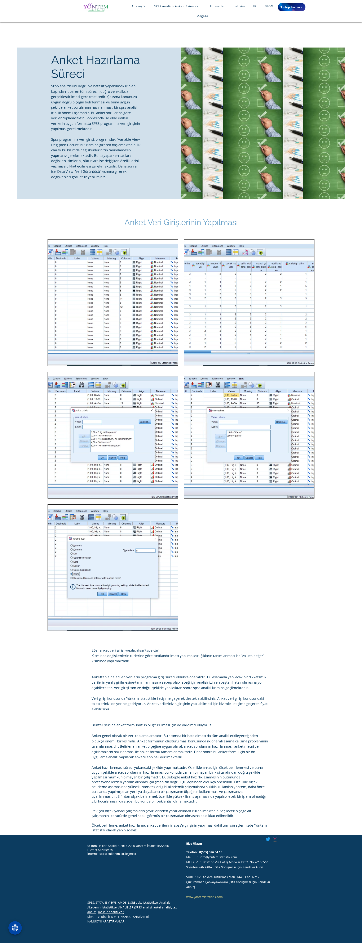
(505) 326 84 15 (211, 852)
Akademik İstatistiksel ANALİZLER (110, 907)
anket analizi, (162, 907)
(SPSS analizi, (143, 907)
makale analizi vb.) (111, 912)
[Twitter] (268, 839)
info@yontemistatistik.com (218, 857)
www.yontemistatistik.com (204, 897)
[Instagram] (275, 839)
